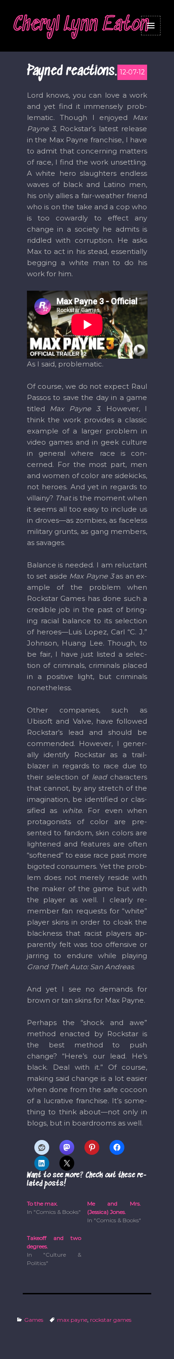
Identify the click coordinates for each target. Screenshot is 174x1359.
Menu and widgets (151, 25)
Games (33, 1319)
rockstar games (110, 1319)
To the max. (42, 1203)
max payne (72, 1319)
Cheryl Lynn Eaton (81, 25)
